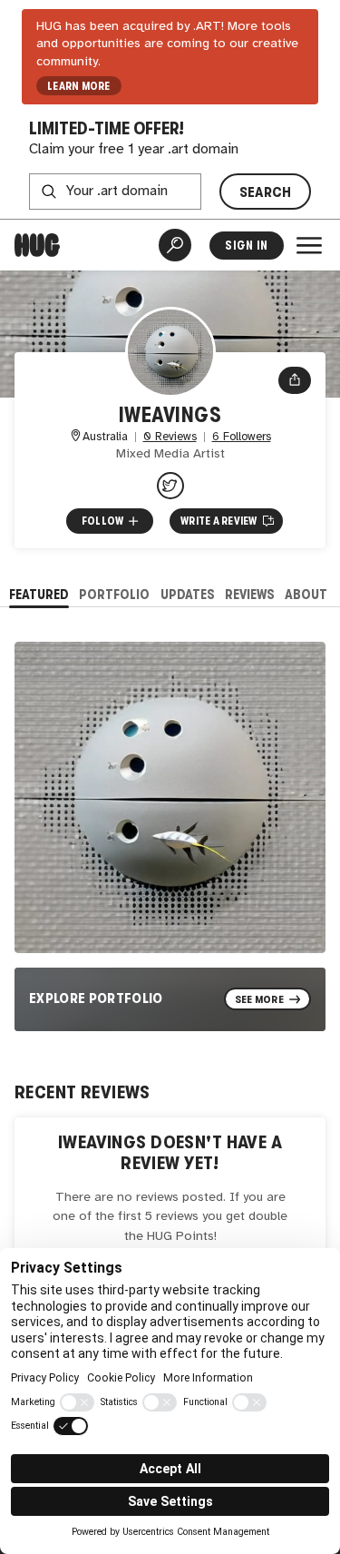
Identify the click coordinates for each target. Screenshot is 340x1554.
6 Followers (241, 437)
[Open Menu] (309, 245)
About (306, 594)
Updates (187, 594)
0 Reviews (170, 437)
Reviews (250, 594)
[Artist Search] (175, 245)
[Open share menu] (294, 380)
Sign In (246, 245)
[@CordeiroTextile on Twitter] (170, 485)
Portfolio (114, 594)
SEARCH (265, 192)
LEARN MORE (78, 86)
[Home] (37, 245)
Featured (39, 594)
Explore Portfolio (96, 998)
